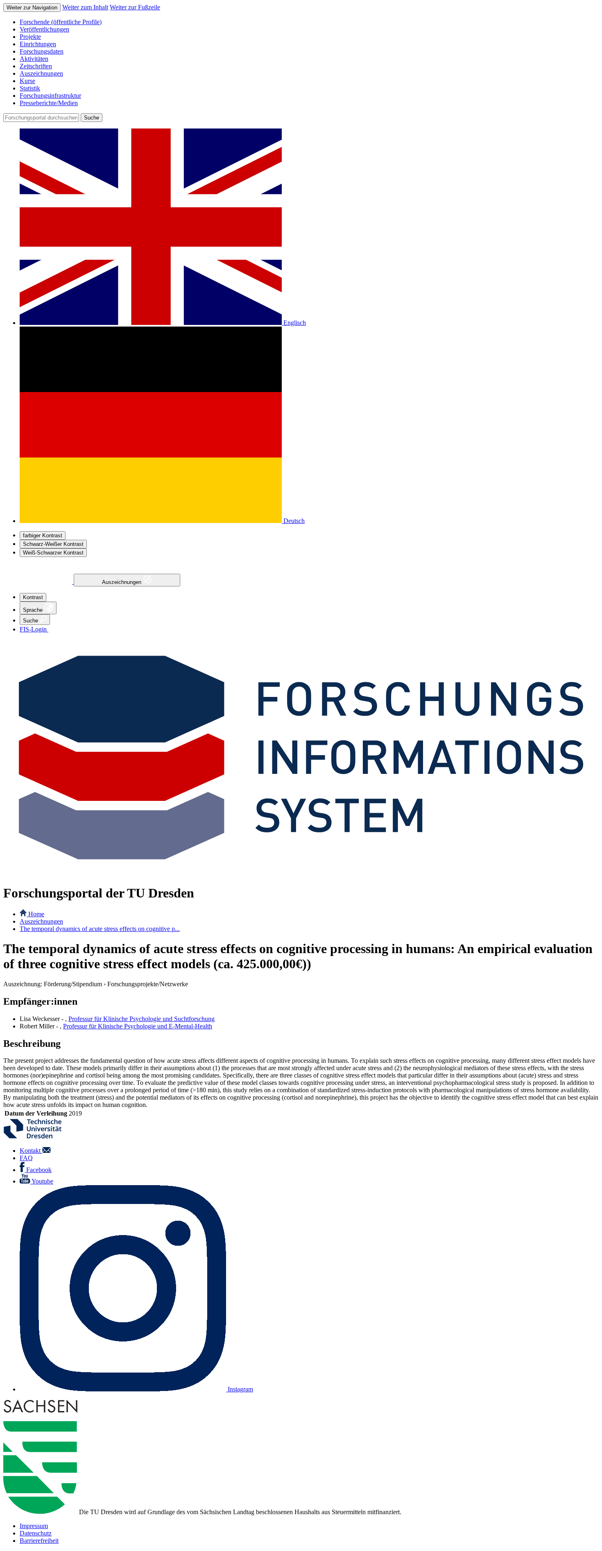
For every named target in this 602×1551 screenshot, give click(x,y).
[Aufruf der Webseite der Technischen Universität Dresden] (37, 1136)
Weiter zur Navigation (32, 8)
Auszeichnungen (122, 582)
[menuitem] (309, 22)
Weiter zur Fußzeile (135, 7)
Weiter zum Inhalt (85, 7)
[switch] (43, 535)
